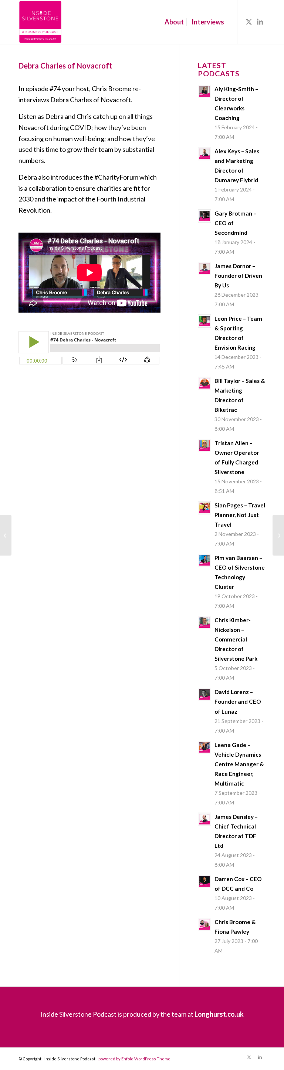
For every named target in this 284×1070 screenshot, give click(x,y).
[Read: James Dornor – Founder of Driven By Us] (204, 268)
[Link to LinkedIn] (260, 21)
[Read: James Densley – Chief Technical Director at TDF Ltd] (204, 819)
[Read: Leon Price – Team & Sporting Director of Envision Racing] (204, 321)
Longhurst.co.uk (219, 1014)
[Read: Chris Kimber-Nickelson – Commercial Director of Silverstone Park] (204, 622)
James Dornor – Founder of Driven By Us (238, 276)
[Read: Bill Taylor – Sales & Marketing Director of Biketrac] (204, 383)
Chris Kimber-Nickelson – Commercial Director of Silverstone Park (235, 639)
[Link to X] (248, 21)
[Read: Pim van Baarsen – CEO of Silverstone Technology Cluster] (204, 560)
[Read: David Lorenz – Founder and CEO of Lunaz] (204, 694)
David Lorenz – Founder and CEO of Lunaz (237, 701)
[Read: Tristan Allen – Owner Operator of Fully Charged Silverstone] (204, 445)
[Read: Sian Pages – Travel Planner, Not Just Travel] (204, 507)
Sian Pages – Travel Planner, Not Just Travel (239, 515)
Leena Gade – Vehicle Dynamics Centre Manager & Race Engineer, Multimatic (239, 764)
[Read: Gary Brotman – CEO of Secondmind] (204, 216)
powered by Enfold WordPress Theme (134, 1058)
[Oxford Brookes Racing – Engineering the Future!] (278, 535)
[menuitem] (174, 22)
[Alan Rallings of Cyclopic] (5, 535)
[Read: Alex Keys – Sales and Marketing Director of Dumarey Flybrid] (204, 153)
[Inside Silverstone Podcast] (40, 22)
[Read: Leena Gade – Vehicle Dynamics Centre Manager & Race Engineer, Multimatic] (204, 747)
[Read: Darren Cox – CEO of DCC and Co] (204, 881)
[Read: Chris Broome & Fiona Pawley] (204, 924)
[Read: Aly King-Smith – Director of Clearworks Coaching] (204, 91)
